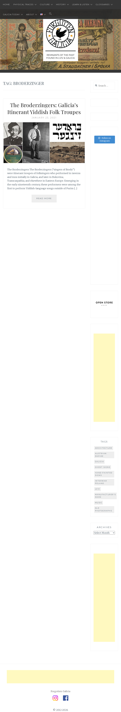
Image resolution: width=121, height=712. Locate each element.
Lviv (97, 489)
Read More (44, 198)
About (30, 14)
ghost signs (102, 467)
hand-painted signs (103, 474)
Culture (45, 4)
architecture (103, 448)
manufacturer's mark (105, 496)
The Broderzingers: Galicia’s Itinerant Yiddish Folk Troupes (44, 108)
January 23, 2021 (44, 117)
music (98, 503)
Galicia (99, 462)
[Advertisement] (104, 378)
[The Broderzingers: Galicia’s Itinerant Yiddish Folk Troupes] (44, 162)
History (61, 4)
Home (6, 4)
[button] (50, 14)
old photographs (103, 509)
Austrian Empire (101, 454)
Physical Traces (23, 4)
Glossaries (103, 4)
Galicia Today (11, 14)
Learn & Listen (80, 4)
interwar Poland (101, 482)
